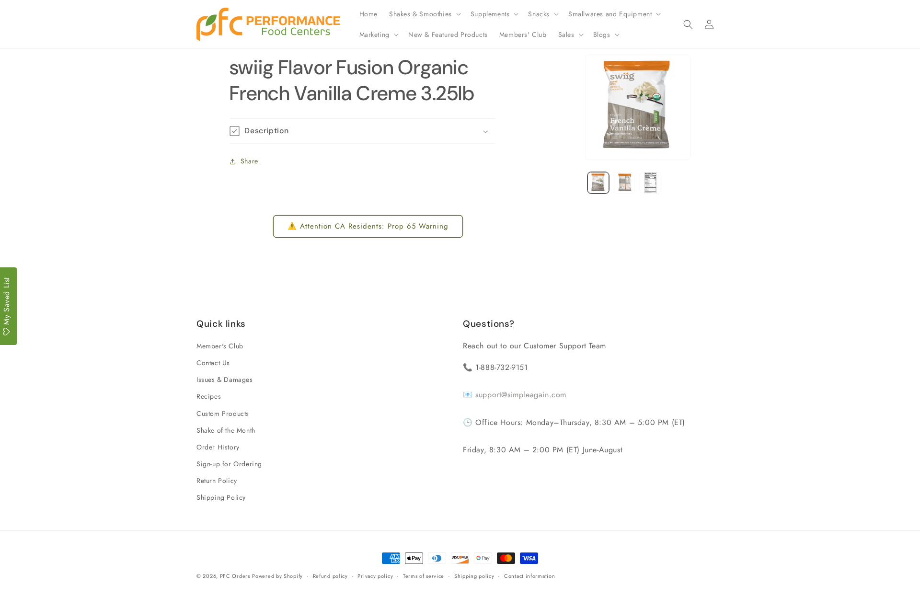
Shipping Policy (221, 497)
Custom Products (222, 413)
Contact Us (213, 363)
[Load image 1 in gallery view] (598, 183)
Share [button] (249, 161)
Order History (218, 447)
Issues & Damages (224, 379)
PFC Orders (235, 576)
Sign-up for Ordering (229, 464)
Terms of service (423, 576)
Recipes (208, 396)
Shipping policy (474, 576)
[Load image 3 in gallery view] (650, 183)
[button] (424, 14)
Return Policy (216, 480)
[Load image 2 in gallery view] (624, 183)
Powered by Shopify (277, 576)
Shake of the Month (225, 430)
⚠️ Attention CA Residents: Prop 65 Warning (368, 226)
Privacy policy (375, 576)
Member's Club (219, 346)
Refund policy (330, 576)
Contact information (529, 576)
